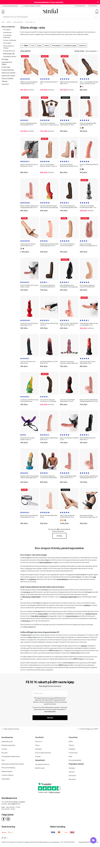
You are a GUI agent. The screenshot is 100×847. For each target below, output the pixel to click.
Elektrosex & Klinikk (8, 73)
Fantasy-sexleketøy (9, 40)
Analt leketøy (7, 32)
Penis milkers (7, 43)
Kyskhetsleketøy (8, 70)
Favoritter (5, 84)
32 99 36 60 (93, 6)
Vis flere (59, 536)
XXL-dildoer (7, 29)
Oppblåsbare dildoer (9, 56)
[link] (3, 22)
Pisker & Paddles (7, 78)
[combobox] (48, 17)
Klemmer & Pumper (8, 76)
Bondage (5, 59)
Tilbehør (4, 81)
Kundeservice (81, 6)
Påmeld (50, 718)
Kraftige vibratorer (9, 51)
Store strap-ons (9, 53)
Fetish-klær (6, 67)
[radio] (21, 79)
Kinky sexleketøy (8, 27)
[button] (98, 2)
